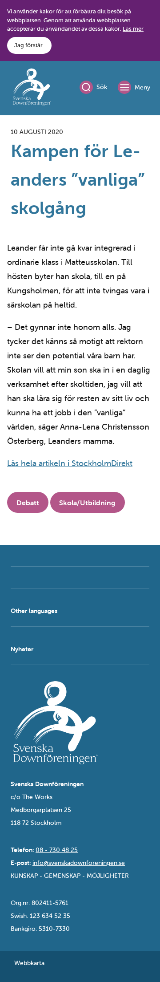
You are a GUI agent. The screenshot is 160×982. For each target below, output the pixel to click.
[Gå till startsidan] (32, 89)
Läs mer (133, 28)
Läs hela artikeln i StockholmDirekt (69, 463)
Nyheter (22, 649)
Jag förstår (28, 45)
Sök (101, 87)
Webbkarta (29, 963)
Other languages (34, 611)
